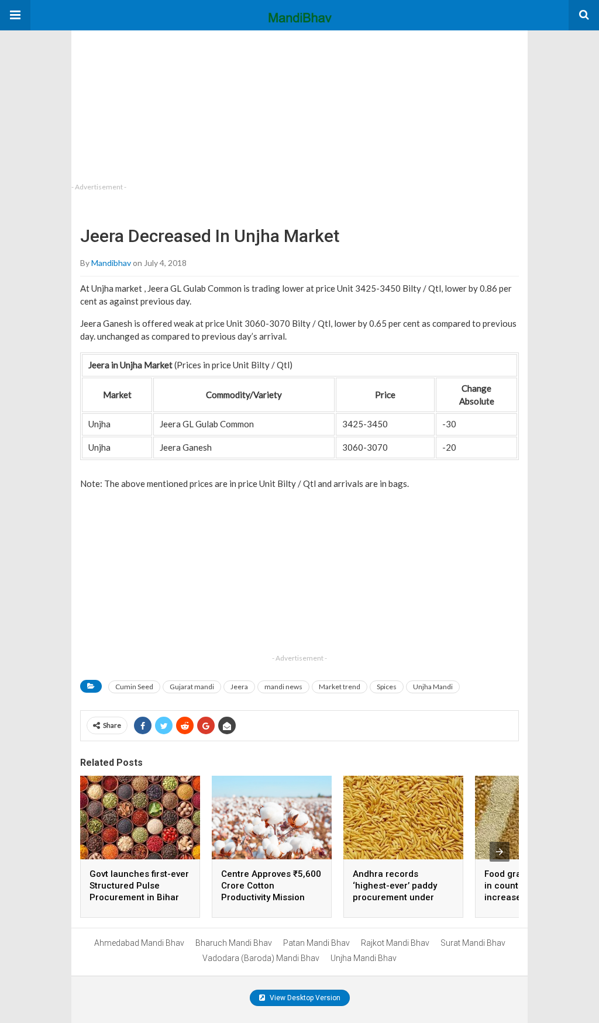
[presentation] (500, 852)
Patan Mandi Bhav (316, 943)
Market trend (339, 686)
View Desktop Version (304, 998)
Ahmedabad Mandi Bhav (139, 943)
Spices (387, 686)
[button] (15, 15)
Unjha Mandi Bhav (364, 958)
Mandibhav (111, 263)
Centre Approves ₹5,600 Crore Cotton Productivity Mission (271, 886)
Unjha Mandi (433, 686)
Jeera (239, 686)
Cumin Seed (134, 686)
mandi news (283, 686)
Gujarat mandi (192, 686)
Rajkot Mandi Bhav (395, 943)
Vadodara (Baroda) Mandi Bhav (260, 958)
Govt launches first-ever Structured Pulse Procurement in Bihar (139, 886)
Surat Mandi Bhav (472, 943)
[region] (159, 103)
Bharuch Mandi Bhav (233, 943)
